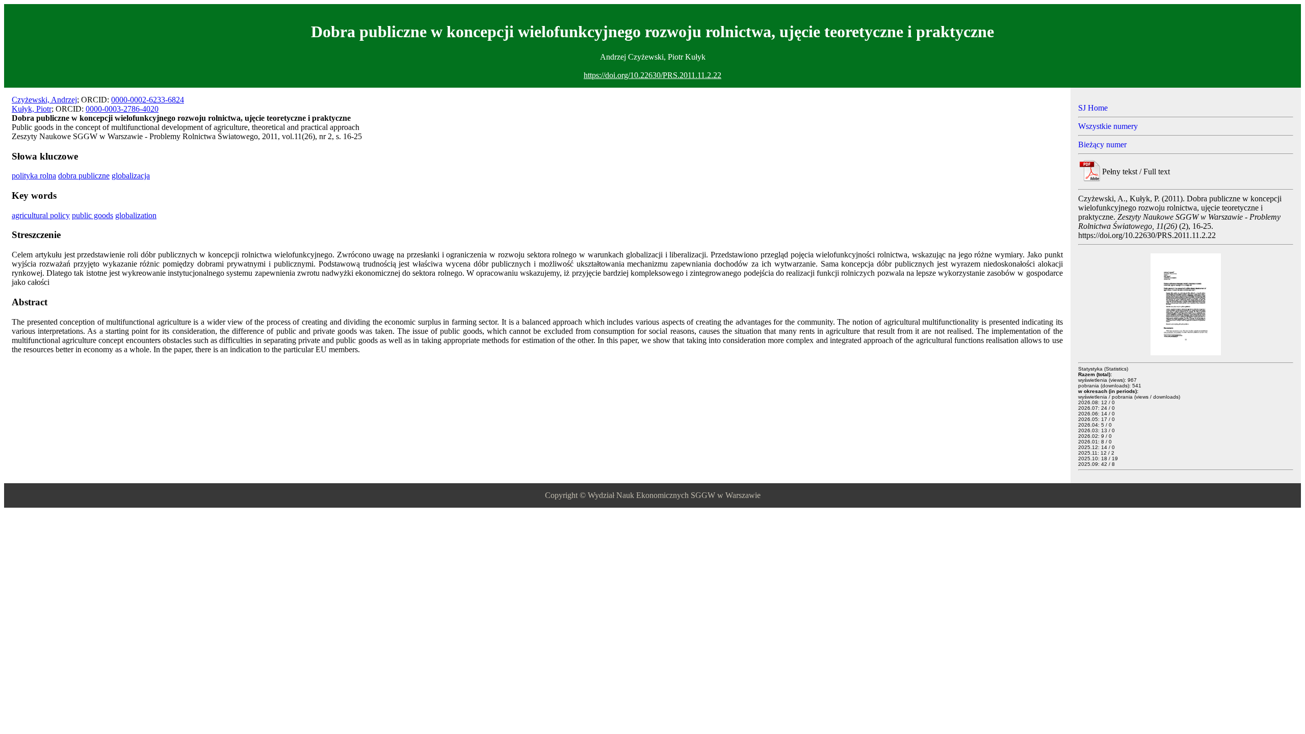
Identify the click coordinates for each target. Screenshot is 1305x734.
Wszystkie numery (1108, 126)
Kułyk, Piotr (31, 108)
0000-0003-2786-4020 (122, 108)
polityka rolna (34, 175)
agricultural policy (41, 215)
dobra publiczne (84, 175)
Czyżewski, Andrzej (44, 99)
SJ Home (1093, 107)
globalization (135, 215)
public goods (92, 215)
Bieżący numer (1102, 144)
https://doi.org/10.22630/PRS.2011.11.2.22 (652, 75)
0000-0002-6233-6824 (147, 99)
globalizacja (131, 175)
